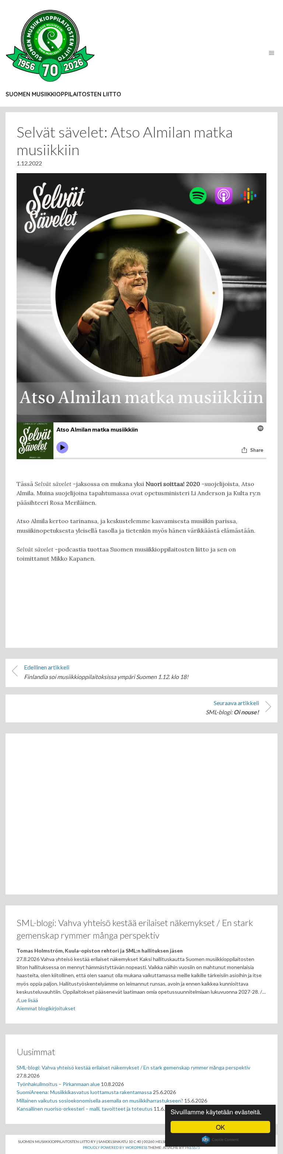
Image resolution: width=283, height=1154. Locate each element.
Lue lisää (28, 1000)
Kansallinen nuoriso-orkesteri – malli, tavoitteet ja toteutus (85, 1108)
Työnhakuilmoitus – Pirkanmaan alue (58, 1084)
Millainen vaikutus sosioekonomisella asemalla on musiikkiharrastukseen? (100, 1100)
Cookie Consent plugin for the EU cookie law (220, 1140)
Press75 (192, 1147)
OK (220, 1127)
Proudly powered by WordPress (115, 1147)
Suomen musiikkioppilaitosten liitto (63, 94)
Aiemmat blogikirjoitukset (46, 1008)
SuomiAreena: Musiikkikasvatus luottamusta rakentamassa (84, 1092)
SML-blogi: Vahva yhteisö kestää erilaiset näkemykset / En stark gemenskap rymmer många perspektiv (133, 1067)
